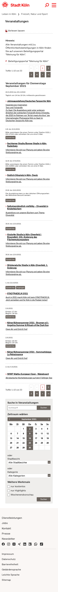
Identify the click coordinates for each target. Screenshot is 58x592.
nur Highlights (18, 490)
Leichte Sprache (10, 574)
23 (30, 443)
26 (48, 443)
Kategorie (12, 470)
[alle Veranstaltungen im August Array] (9, 419)
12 (48, 433)
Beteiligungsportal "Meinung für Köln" (28, 61)
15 (23, 438)
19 (48, 438)
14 (18, 438)
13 (11, 438)
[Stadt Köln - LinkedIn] (24, 543)
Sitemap (6, 579)
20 (11, 443)
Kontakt (6, 528)
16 (30, 438)
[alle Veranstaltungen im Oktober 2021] (48, 419)
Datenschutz (9, 559)
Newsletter (8, 538)
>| (48, 74)
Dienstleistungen (12, 518)
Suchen (43, 407)
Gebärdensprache (11, 569)
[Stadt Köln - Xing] (19, 543)
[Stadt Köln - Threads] (13, 543)
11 (42, 433)
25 (42, 443)
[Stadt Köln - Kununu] (30, 543)
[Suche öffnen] (47, 5)
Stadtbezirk (13, 457)
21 (18, 443)
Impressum (8, 554)
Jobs (5, 523)
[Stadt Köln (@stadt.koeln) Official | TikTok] (41, 543)
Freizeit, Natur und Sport (34, 14)
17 (36, 438)
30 (30, 447)
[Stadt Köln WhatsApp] (35, 543)
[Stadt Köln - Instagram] (8, 543)
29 (23, 447)
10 (36, 433)
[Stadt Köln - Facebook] (3, 543)
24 (36, 443)
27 (11, 447)
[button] (54, 5)
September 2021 (29, 419)
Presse (6, 533)
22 (23, 443)
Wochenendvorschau (22, 495)
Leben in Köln (9, 14)
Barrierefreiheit (10, 564)
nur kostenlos (18, 486)
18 (42, 438)
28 (18, 447)
